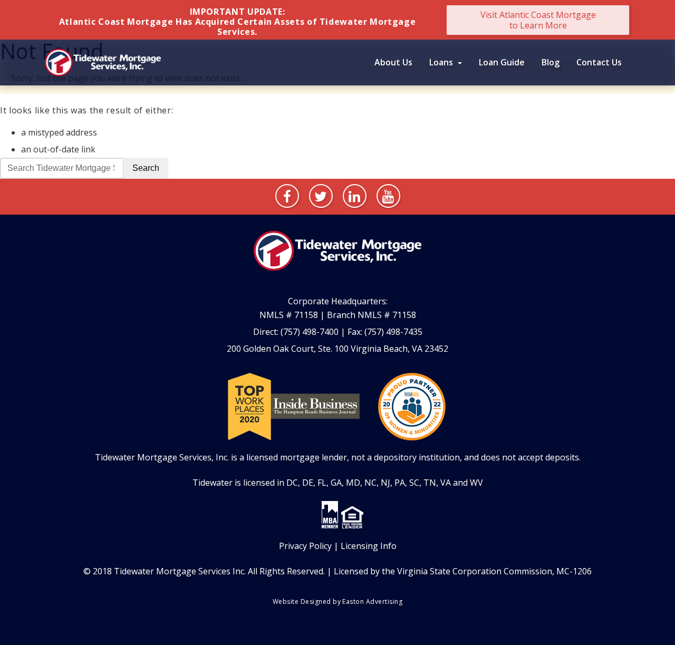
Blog (551, 62)
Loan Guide (502, 62)
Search (145, 167)
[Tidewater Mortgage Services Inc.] (103, 61)
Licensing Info (369, 546)
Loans (442, 62)
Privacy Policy (305, 546)
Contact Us (599, 62)
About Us (393, 62)
